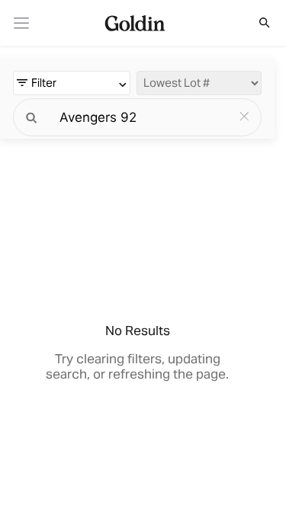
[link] (22, 23)
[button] (256, 23)
